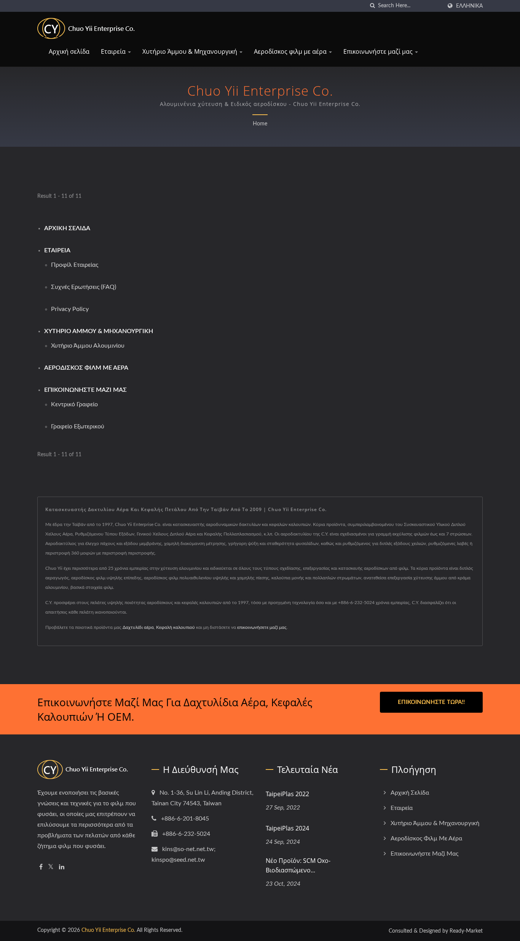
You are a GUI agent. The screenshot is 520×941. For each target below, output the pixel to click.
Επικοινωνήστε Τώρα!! (431, 702)
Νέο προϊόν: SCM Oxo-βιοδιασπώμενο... (298, 865)
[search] (372, 6)
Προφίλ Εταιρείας (74, 265)
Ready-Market (466, 931)
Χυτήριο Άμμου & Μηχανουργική (190, 51)
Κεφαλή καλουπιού (175, 627)
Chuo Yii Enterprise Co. (108, 930)
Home (260, 124)
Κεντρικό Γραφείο (74, 404)
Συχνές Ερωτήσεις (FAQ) (83, 287)
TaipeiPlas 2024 (287, 828)
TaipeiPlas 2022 (287, 794)
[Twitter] (51, 867)
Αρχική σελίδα (69, 51)
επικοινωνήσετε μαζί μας (262, 627)
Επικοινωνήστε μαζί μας (378, 51)
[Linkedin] (61, 867)
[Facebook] (41, 867)
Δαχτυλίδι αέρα (138, 627)
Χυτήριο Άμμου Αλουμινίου (87, 346)
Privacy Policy (70, 309)
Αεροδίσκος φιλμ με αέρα (291, 51)
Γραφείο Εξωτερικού (77, 426)
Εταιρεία (114, 51)
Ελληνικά (469, 6)
